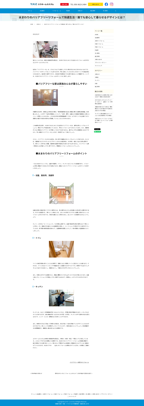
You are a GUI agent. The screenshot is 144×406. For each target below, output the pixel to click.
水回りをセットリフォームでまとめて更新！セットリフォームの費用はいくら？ (103, 120)
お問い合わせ (95, 4)
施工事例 (92, 10)
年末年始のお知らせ (37, 373)
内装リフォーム (99, 44)
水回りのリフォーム (83, 362)
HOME (31, 24)
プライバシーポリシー (101, 62)
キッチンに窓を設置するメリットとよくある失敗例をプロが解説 (103, 114)
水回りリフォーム (99, 41)
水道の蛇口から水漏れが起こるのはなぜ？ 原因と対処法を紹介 (103, 96)
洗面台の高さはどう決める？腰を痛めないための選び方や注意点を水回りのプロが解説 (103, 108)
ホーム (30, 10)
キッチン (97, 80)
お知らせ (80, 10)
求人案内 (105, 10)
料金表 (68, 10)
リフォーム (55, 10)
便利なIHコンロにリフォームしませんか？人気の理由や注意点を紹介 (73, 373)
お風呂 (96, 77)
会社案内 (42, 10)
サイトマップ (98, 65)
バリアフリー (73, 362)
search (116, 10)
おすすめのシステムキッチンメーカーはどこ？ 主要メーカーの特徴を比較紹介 (103, 102)
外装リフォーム (99, 47)
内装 (96, 83)
